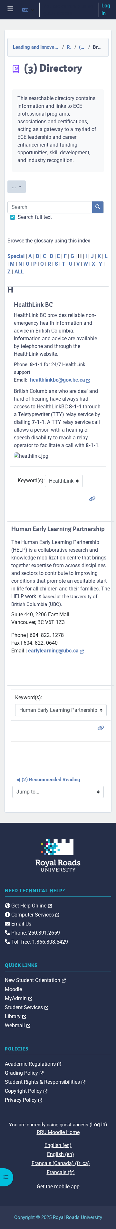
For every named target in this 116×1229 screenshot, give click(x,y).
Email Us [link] (20, 924)
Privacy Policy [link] (23, 1100)
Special (15, 256)
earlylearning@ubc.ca (53, 651)
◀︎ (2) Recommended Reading (48, 780)
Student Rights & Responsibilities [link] (45, 1082)
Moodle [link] (13, 989)
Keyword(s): (31, 480)
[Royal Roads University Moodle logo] (58, 855)
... (19, 186)
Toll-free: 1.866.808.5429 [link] (39, 942)
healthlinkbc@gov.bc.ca (57, 380)
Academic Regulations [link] (33, 1064)
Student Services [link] (26, 1007)
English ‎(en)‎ (58, 1145)
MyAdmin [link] (18, 998)
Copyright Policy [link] (26, 1091)
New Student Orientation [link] (35, 980)
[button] (28, 9)
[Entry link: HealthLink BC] (93, 499)
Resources (69, 47)
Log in (106, 9)
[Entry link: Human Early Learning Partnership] (101, 728)
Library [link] (15, 1016)
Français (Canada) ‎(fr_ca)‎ (61, 1163)
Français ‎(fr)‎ (61, 1172)
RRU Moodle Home (58, 1132)
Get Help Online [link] (31, 906)
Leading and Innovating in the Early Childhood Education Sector (35, 47)
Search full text (35, 217)
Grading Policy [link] (24, 1073)
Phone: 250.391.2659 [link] (35, 933)
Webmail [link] (17, 1025)
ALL (19, 272)
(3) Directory (81, 47)
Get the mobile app (58, 1186)
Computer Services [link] (34, 915)
